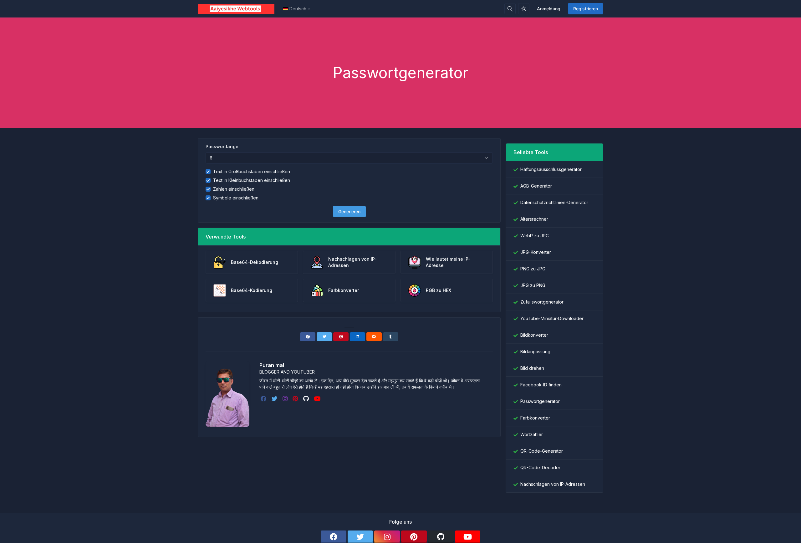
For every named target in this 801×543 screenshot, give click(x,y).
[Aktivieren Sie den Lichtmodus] (523, 8)
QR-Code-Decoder (540, 467)
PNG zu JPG (532, 268)
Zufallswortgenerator (542, 301)
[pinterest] (296, 398)
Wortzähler (531, 434)
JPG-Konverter (535, 252)
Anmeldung (548, 8)
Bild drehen (532, 368)
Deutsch (297, 8)
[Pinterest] (341, 336)
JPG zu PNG (532, 285)
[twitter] (275, 398)
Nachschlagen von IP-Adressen (552, 484)
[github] (306, 398)
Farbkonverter (535, 417)
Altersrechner (534, 219)
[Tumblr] (390, 336)
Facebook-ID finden (541, 384)
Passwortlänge (222, 146)
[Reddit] (374, 336)
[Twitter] (324, 336)
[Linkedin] (357, 336)
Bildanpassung (535, 351)
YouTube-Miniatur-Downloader (552, 318)
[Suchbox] (510, 8)
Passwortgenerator (540, 401)
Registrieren (585, 8)
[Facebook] (307, 336)
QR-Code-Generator (541, 451)
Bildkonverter (534, 335)
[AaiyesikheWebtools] (238, 8)
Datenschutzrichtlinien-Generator (554, 202)
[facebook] (264, 398)
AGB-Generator (536, 186)
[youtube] (318, 398)
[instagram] (285, 398)
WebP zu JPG (534, 235)
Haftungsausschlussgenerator (551, 169)
